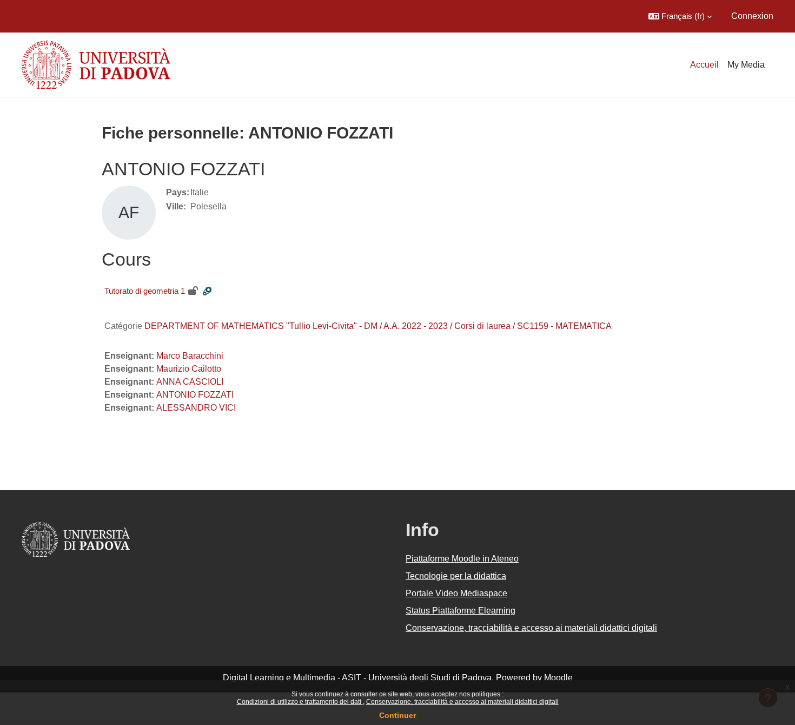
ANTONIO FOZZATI (195, 394)
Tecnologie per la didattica (456, 576)
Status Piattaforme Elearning (460, 610)
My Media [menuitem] (746, 64)
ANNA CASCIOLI (189, 381)
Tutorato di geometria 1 (144, 290)
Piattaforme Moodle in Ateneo (462, 558)
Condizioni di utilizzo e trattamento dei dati (300, 702)
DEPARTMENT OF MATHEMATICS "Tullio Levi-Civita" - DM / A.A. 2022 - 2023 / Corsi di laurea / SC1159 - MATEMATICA (378, 326)
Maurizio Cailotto (188, 368)
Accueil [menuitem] (704, 64)
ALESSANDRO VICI (196, 407)
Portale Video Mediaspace (456, 593)
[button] (680, 16)
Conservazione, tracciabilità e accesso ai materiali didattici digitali (462, 702)
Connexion (752, 16)
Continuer (397, 715)
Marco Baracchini (189, 355)
